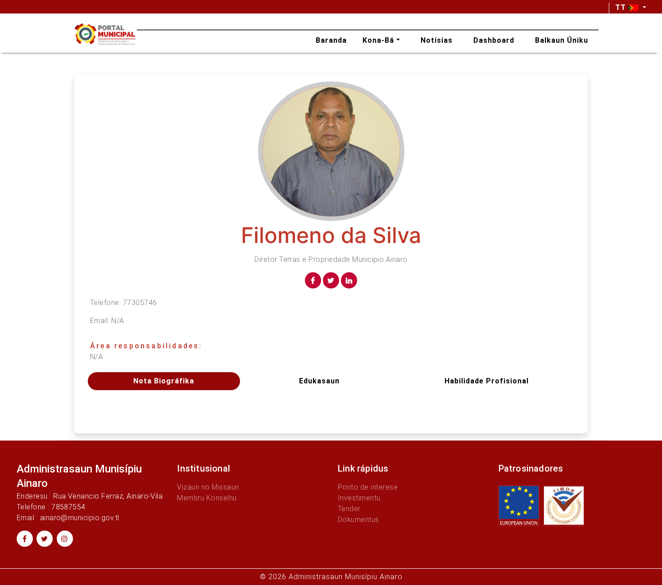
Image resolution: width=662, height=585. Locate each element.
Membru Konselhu (206, 498)
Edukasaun (319, 381)
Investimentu (359, 498)
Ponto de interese (368, 487)
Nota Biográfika (163, 381)
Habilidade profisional (486, 381)
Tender (349, 508)
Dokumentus (358, 519)
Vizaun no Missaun (208, 487)
